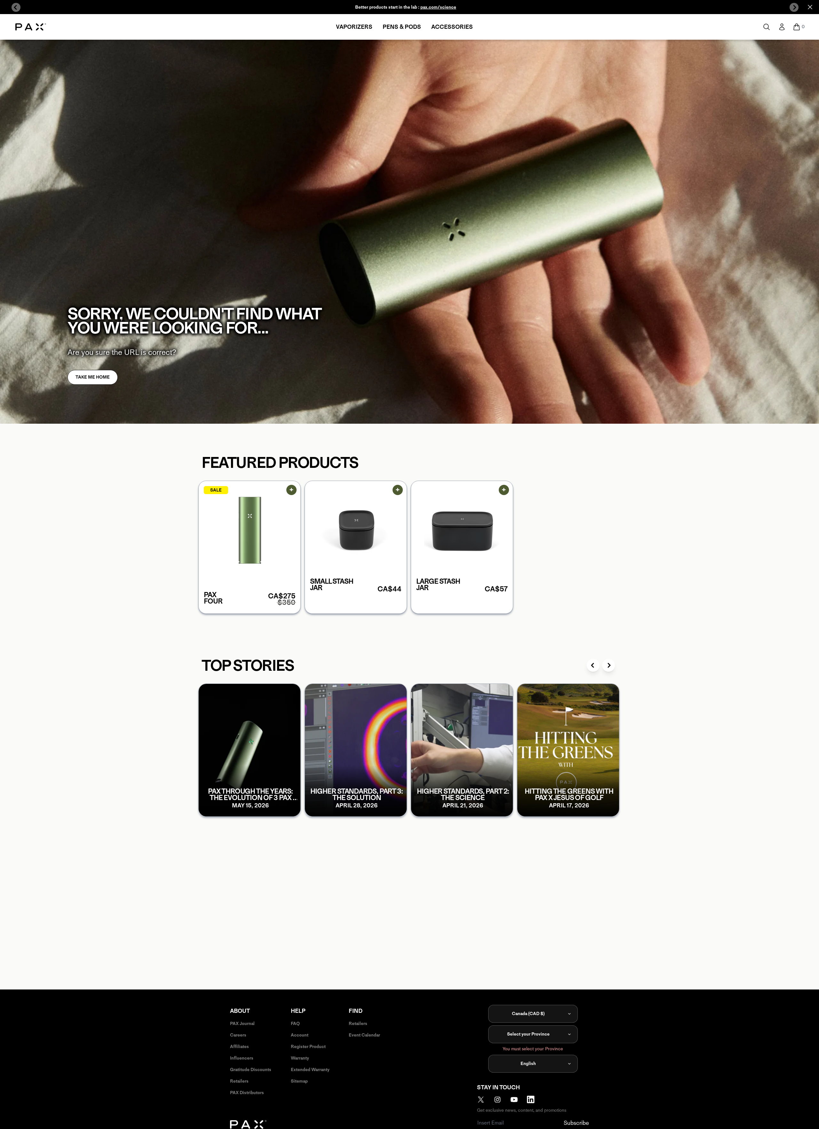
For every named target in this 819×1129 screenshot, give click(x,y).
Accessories (452, 26)
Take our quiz (430, 7)
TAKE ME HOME (93, 377)
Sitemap (299, 1081)
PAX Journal (242, 1023)
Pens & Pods (402, 26)
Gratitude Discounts (250, 1069)
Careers (238, 1035)
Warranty (300, 1058)
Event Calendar (364, 1035)
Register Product (308, 1046)
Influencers (241, 1058)
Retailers (239, 1081)
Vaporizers (354, 26)
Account (299, 1035)
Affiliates (239, 1046)
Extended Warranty (310, 1069)
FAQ (295, 1023)
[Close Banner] (810, 7)
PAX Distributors (247, 1092)
